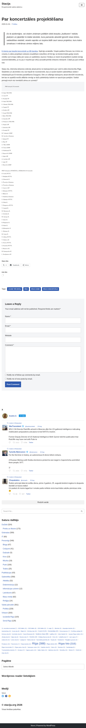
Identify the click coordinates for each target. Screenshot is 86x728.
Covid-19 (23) (42, 631)
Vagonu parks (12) (31, 650)
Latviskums (7, 593)
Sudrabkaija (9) (70, 647)
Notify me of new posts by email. (19, 379)
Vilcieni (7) (71, 650)
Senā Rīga (7, 621)
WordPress (50, 726)
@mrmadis (24, 480)
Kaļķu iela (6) (14, 637)
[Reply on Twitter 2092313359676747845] (10, 442)
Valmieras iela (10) (53, 650)
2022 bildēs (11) (22, 628)
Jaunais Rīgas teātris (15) (76, 634)
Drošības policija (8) (76, 631)
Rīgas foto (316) (67, 643)
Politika (14, 24)
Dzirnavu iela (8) (6, 634)
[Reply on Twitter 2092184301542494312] (10, 494)
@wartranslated (30, 426)
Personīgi (5, 541)
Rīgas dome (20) (52, 644)
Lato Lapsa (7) (73, 637)
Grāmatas (5, 533)
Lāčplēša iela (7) (63, 637)
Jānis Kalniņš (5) (62, 634)
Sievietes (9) (61, 647)
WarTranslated (15, 426)
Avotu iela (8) (15, 631)
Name (8, 316)
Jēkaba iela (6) (6, 637)
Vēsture (5, 613)
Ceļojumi (6, 549)
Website (8, 335)
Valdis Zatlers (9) (42, 650)
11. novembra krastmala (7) (9, 628)
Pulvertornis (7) (15, 644)
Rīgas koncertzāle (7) (8, 647)
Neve (33, 726)
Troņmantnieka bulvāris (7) (9, 650)
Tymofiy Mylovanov (17, 452)
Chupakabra (14, 480)
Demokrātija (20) (53, 631)
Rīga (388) (38, 643)
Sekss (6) (54, 647)
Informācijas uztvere (11, 589)
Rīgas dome (35, 289)
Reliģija (6, 601)
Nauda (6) (53, 640)
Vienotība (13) (63, 650)
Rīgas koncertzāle (50, 289)
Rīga (26, 289)
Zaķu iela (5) (5, 653)
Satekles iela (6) (45, 647)
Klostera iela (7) (24, 637)
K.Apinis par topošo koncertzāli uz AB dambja (20, 51)
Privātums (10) (6, 644)
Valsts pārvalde (8, 605)
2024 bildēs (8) (42, 628)
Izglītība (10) (53, 634)
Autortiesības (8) (6, 631)
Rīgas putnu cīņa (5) (20, 647)
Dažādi (4, 525)
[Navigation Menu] (81, 5)
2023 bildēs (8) (32, 628)
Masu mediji (7, 597)
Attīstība (6, 581)
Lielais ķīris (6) (6, 640)
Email (8, 326)
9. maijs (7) (50, 628)
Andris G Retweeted (15, 423)
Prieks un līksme (9, 529)
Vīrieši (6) (78, 650)
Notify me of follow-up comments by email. (23, 375)
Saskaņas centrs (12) (34, 647)
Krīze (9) (55, 637)
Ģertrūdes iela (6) (17, 634)
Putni (5, 565)
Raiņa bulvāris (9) (26, 644)
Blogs (5, 545)
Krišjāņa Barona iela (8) (45, 637)
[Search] (81, 511)
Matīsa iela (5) (31, 640)
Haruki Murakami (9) (28, 634)
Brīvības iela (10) (32, 631)
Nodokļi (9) (61, 640)
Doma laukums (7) (65, 631)
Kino (4, 557)
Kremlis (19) (33, 637)
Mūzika (6, 561)
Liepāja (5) (23, 640)
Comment (9, 345)
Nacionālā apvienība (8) (43, 640)
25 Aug (40, 426)
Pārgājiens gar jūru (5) (71, 640)
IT (2, 537)
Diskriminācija (8, 585)
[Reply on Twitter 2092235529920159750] (10, 471)
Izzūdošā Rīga (8, 617)
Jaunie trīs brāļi (14, 289)
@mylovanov (33, 452)
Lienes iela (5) (15, 640)
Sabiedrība (6, 577)
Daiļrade (6, 553)
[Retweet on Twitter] (8, 423)
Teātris (5, 569)
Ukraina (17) (21, 650)
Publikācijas (6, 573)
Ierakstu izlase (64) (42, 634)
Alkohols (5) (58, 628)
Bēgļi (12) (23, 631)
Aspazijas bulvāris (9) (68, 628)
